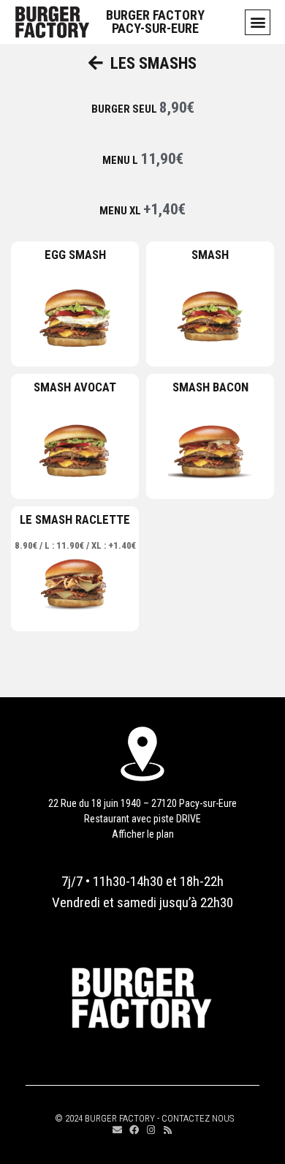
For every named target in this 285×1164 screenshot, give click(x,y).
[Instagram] (151, 1130)
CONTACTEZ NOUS (198, 1118)
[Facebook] (134, 1130)
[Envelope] (117, 1130)
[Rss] (167, 1130)
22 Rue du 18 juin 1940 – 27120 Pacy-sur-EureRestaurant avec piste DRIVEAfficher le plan (142, 818)
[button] (257, 22)
